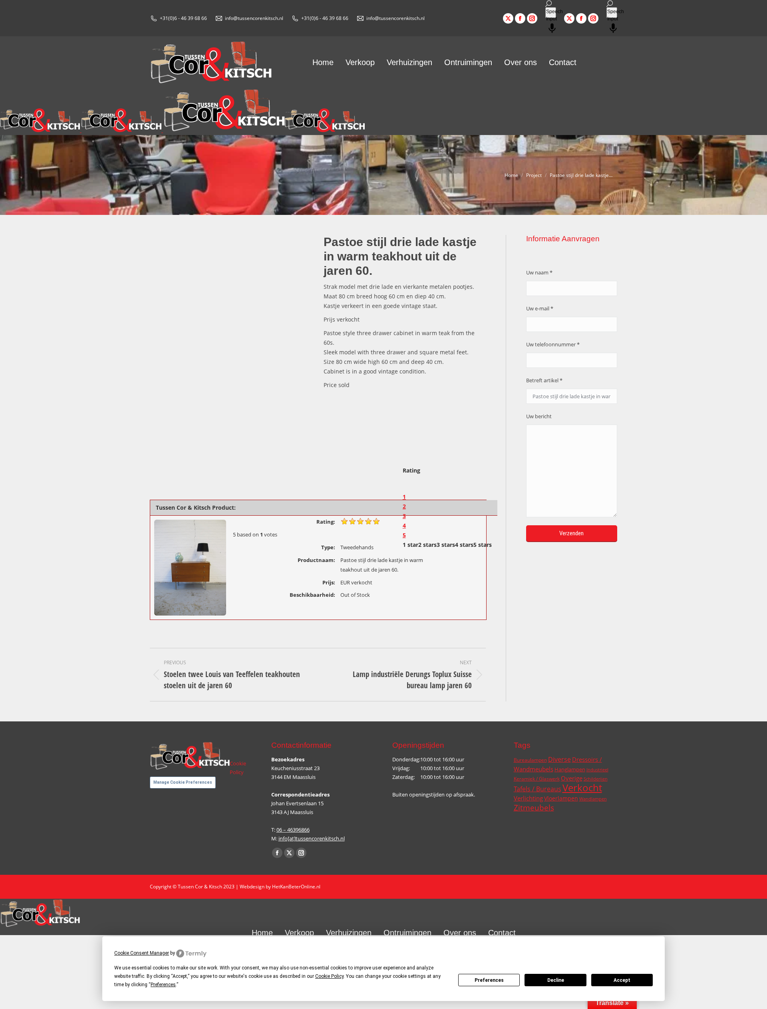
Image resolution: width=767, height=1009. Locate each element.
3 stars (446, 544)
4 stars (464, 544)
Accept (622, 980)
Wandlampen (593, 799)
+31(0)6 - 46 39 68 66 (183, 18)
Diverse (559, 759)
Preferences (489, 980)
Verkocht (582, 787)
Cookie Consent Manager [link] (141, 953)
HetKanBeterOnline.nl (296, 886)
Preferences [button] (163, 984)
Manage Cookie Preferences (182, 782)
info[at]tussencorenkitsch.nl (311, 838)
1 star (410, 544)
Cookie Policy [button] (329, 976)
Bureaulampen (530, 760)
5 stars (482, 544)
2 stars (427, 544)
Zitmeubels (534, 807)
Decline (555, 980)
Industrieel (597, 770)
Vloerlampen (561, 798)
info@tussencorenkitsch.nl (254, 18)
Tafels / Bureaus (537, 789)
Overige (571, 778)
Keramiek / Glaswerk (537, 778)
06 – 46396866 (293, 829)
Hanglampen (569, 769)
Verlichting (528, 798)
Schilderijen (596, 779)
